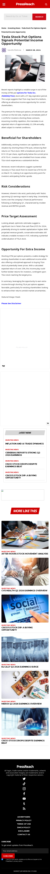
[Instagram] (24, 788)
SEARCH (39, 17)
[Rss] (24, 808)
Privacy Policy (23, 820)
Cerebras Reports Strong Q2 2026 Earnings (22, 454)
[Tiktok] (24, 783)
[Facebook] (24, 793)
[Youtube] (24, 798)
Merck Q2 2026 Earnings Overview (21, 704)
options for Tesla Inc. (26, 92)
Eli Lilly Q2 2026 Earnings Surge (19, 667)
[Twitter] (24, 778)
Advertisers (23, 817)
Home (3, 28)
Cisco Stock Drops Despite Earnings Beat (21, 465)
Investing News (14, 28)
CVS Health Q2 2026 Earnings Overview (24, 590)
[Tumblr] (24, 803)
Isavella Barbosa (14, 50)
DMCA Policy (23, 827)
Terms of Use (24, 824)
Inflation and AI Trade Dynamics (24, 444)
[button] (3, 3)
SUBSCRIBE (8, 856)
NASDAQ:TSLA (8, 96)
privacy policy (18, 861)
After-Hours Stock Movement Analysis (24, 553)
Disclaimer (23, 831)
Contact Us (23, 834)
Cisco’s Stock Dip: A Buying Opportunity (21, 476)
